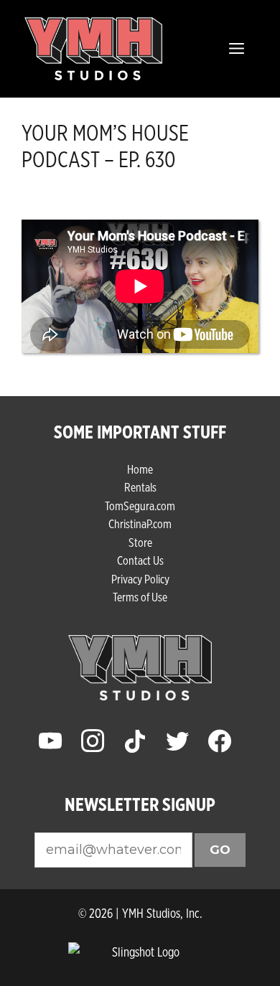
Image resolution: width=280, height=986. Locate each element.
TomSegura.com (140, 505)
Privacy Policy (140, 579)
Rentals (140, 487)
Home (140, 469)
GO (220, 849)
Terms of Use (140, 596)
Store (140, 542)
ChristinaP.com (140, 523)
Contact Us (140, 560)
